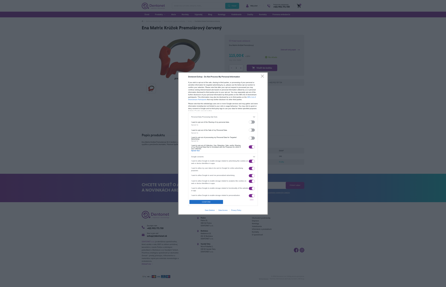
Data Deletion (210, 210)
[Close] (263, 77)
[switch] (252, 122)
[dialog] (223, 143)
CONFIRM (206, 202)
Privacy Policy (236, 210)
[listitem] (223, 117)
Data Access (223, 210)
